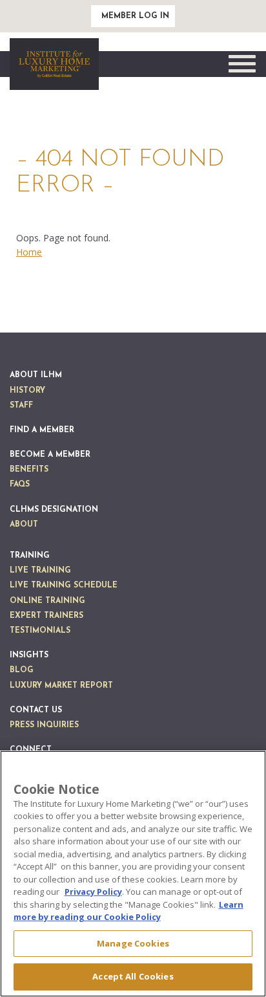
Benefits (29, 470)
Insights (29, 655)
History (27, 391)
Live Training (40, 571)
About (24, 525)
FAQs (20, 484)
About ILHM (36, 375)
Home (29, 252)
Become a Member (50, 455)
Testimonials (40, 631)
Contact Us (36, 710)
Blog (22, 670)
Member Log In (135, 16)
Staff (21, 406)
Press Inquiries (44, 725)
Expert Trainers (46, 616)
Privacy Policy (93, 891)
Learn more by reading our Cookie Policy (128, 911)
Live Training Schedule (64, 585)
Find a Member (42, 430)
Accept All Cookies (132, 976)
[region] (133, 873)
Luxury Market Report (61, 686)
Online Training (47, 601)
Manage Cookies (133, 943)
